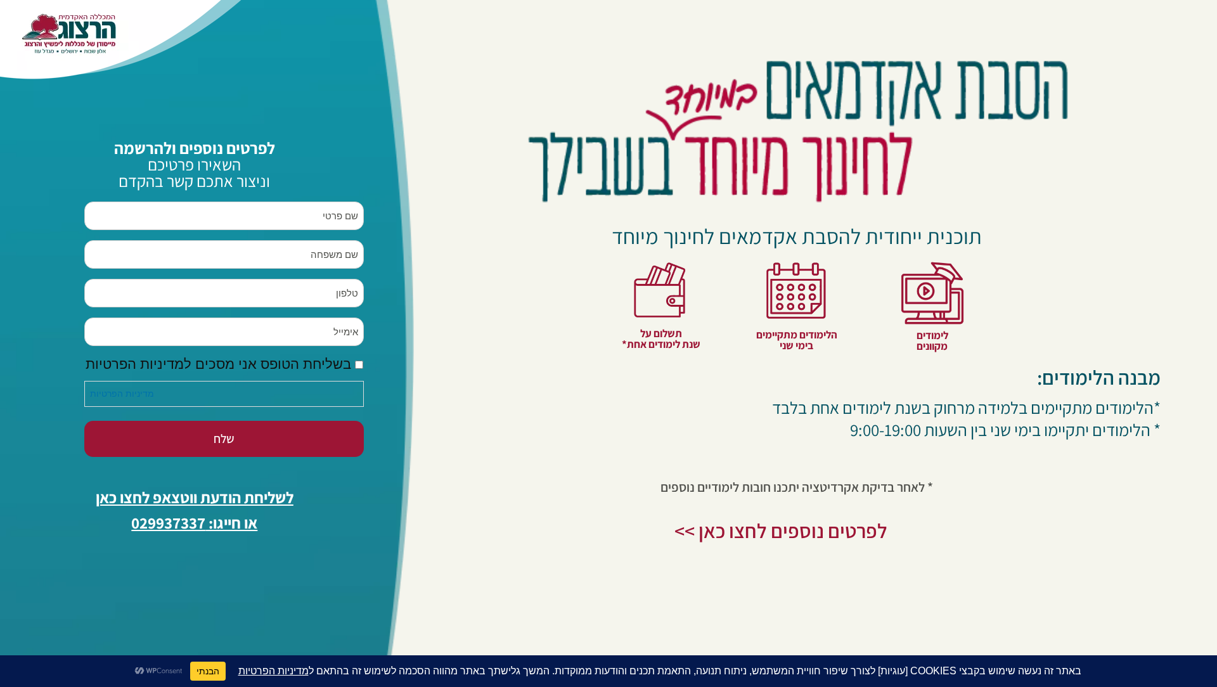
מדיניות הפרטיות (122, 393)
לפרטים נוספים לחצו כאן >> (780, 530)
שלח (224, 438)
